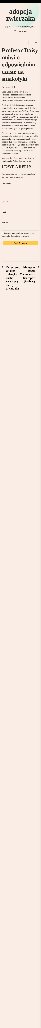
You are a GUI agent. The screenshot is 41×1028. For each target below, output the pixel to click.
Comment (6, 184)
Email (4, 212)
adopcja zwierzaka (20, 15)
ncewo (7, 87)
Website (5, 222)
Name (5, 202)
